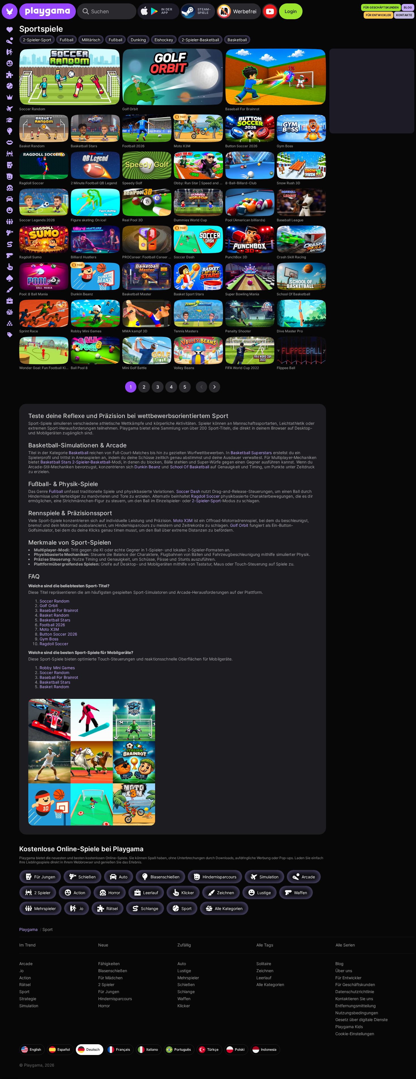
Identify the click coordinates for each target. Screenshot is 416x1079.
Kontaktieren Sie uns (354, 998)
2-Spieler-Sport (206, 500)
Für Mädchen (110, 977)
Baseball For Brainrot (59, 610)
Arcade (26, 963)
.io (21, 970)
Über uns (343, 970)
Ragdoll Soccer (205, 496)
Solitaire (263, 963)
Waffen (183, 998)
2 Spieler (106, 984)
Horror (104, 1005)
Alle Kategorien (270, 984)
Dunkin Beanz (147, 466)
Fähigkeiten (109, 963)
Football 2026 (52, 624)
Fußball (56, 491)
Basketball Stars (55, 462)
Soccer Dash (188, 491)
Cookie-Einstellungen (354, 1033)
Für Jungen (108, 991)
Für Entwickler (348, 977)
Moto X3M (182, 520)
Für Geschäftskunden (355, 984)
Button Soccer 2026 (58, 634)
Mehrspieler (188, 977)
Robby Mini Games (57, 667)
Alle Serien (345, 944)
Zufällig (184, 944)
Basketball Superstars (251, 452)
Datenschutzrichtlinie (354, 991)
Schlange (186, 991)
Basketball (78, 452)
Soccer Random (55, 601)
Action (25, 977)
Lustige (184, 970)
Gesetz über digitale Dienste (361, 1019)
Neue (103, 944)
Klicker (183, 1005)
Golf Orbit (239, 525)
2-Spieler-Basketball (91, 462)
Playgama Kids (349, 1026)
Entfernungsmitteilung (355, 1005)
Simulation (28, 1005)
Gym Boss (49, 638)
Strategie (27, 998)
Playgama (29, 929)
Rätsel (25, 984)
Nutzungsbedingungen (356, 1012)
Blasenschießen (112, 970)
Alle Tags (264, 944)
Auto (181, 963)
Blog (339, 963)
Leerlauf (263, 977)
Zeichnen (264, 970)
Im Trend (27, 944)
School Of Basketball (189, 466)
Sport (24, 991)
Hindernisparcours (115, 998)
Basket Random (54, 615)
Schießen (186, 984)
